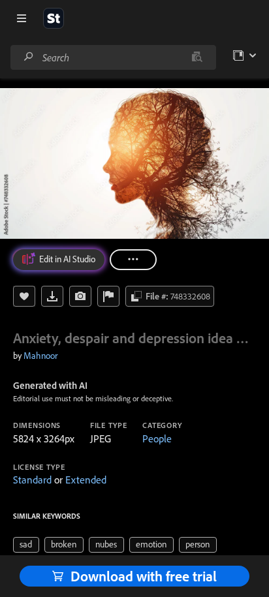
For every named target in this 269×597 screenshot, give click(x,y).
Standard (32, 479)
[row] (26, 545)
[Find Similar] (80, 296)
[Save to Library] (24, 296)
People (157, 438)
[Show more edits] (133, 259)
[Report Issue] (108, 296)
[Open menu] (21, 18)
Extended (85, 479)
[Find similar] (197, 57)
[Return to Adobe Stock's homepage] (53, 18)
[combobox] (113, 57)
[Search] (29, 57)
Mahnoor (40, 355)
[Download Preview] (52, 296)
